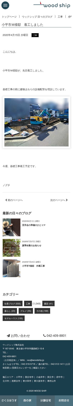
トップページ (9, 16)
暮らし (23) (9, 310)
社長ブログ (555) (12, 303)
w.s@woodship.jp (35, 359)
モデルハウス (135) (13, 318)
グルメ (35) (25, 310)
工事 (60, 16)
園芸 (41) (48, 303)
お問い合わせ (20, 335)
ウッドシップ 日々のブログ (37, 16)
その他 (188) (42, 310)
